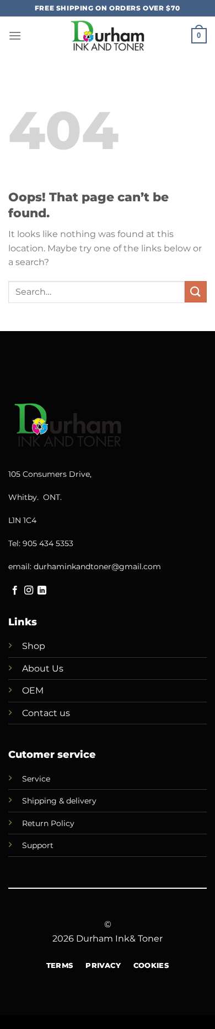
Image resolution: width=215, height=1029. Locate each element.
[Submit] (196, 291)
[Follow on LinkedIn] (41, 591)
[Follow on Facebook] (14, 591)
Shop (33, 646)
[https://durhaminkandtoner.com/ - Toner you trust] (107, 35)
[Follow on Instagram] (28, 591)
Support (37, 845)
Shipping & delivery (59, 801)
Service (36, 779)
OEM (33, 690)
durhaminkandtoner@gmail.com (97, 566)
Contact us (46, 713)
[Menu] (15, 35)
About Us (42, 668)
